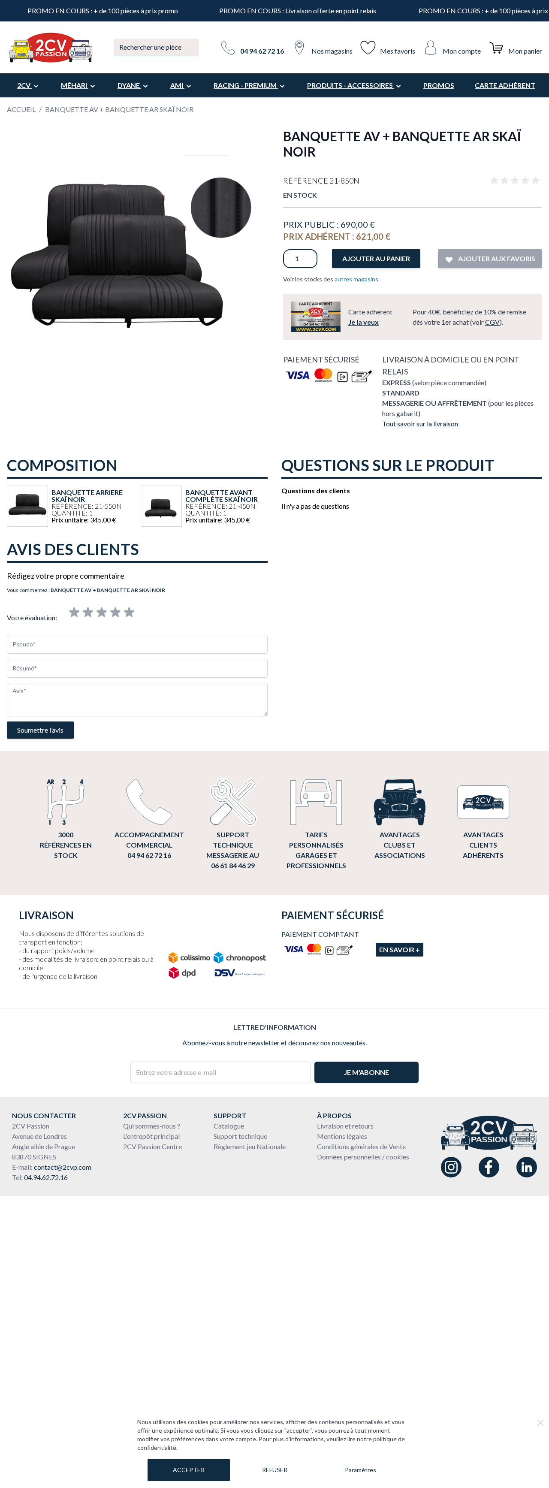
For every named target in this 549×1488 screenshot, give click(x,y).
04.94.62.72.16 (46, 1177)
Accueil (21, 109)
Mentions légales (342, 1136)
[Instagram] (451, 1167)
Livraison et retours (345, 1126)
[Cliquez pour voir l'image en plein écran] (136, 257)
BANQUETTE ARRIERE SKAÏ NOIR (87, 496)
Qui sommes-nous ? (151, 1126)
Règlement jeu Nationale (250, 1146)
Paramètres (360, 1469)
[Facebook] (489, 1167)
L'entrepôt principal (151, 1136)
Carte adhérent (505, 85)
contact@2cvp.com (62, 1167)
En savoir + (399, 949)
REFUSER (274, 1469)
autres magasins (356, 279)
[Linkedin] (526, 1167)
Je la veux (363, 322)
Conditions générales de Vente (361, 1146)
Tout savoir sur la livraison (420, 424)
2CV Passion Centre (152, 1146)
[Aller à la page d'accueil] (50, 47)
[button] (516, 180)
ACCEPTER (189, 1469)
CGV (492, 322)
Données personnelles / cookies (363, 1157)
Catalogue (229, 1126)
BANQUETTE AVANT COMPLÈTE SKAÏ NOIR (221, 496)
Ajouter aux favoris (496, 258)
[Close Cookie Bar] (540, 1423)
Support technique (240, 1136)
